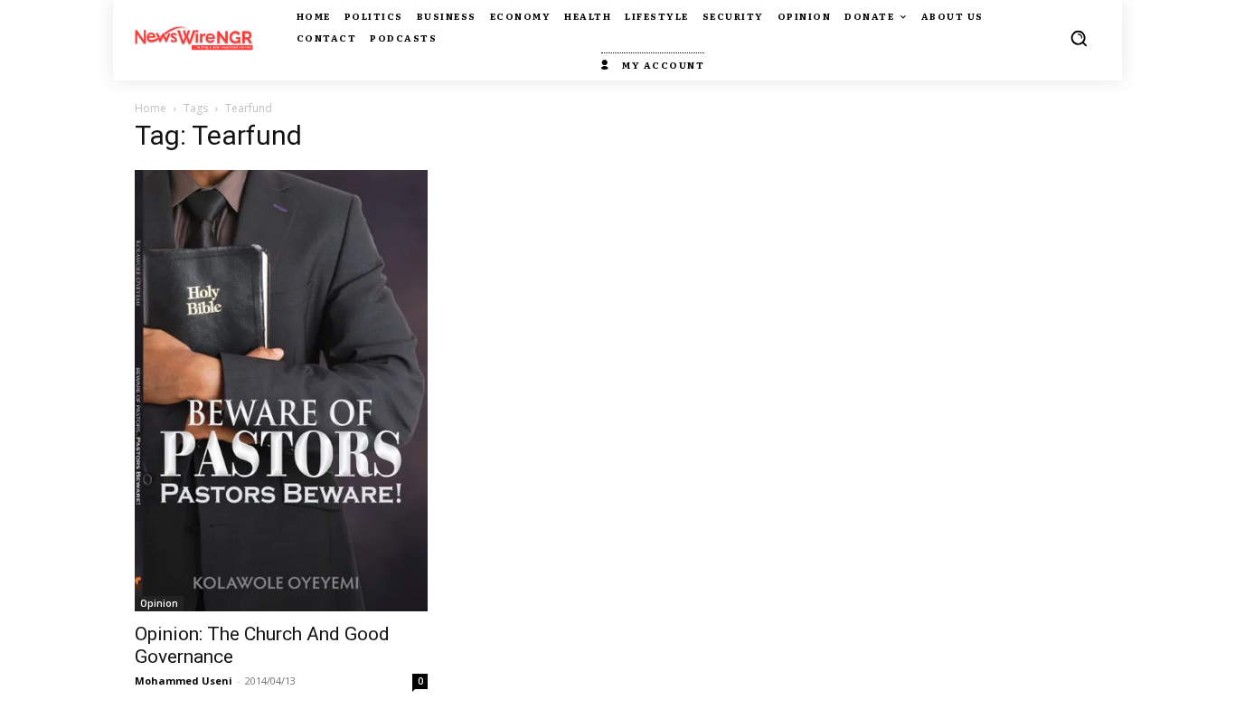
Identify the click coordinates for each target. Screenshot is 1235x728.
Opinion (159, 603)
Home (150, 108)
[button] (1078, 38)
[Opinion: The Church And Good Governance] (281, 390)
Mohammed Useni (183, 680)
